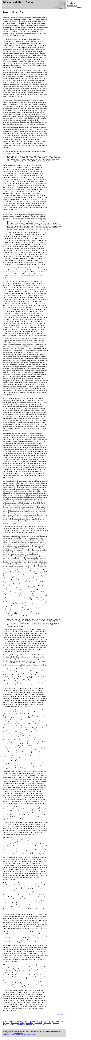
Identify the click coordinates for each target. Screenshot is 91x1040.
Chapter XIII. (31, 1024)
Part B (40, 1031)
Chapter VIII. (38, 1023)
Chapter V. (6, 1023)
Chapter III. (50, 1021)
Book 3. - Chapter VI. (17, 1023)
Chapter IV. (58, 1021)
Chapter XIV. (40, 1024)
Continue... (60, 1014)
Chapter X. (56, 1023)
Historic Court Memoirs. (16, 1021)
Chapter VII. (29, 1023)
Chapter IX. (47, 1023)
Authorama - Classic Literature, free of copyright (16, 1034)
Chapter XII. (21, 1024)
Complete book (18, 1033)
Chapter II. (42, 1021)
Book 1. (5, 1021)
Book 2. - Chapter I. (31, 1021)
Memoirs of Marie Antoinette (20, 2)
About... (33, 1034)
